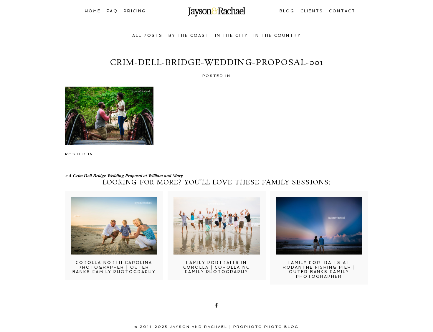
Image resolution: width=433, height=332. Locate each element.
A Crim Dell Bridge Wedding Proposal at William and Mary (126, 175)
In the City (231, 35)
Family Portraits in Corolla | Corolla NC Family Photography (216, 267)
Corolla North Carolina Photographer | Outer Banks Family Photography (114, 267)
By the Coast (188, 35)
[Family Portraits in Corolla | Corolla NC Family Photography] (216, 226)
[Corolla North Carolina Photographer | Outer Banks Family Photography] (114, 226)
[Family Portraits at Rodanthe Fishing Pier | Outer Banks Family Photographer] (319, 226)
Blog (287, 11)
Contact (342, 11)
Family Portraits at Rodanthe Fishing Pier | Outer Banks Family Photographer (319, 269)
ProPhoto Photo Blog (266, 327)
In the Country (277, 35)
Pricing (135, 11)
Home (93, 11)
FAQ (112, 11)
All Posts (147, 35)
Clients (311, 11)
